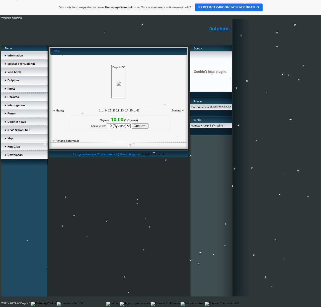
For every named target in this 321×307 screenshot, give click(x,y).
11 (114, 110)
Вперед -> (178, 110)
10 (109, 110)
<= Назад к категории (65, 140)
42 (137, 110)
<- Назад (58, 110)
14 (126, 110)
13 (122, 110)
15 (131, 110)
